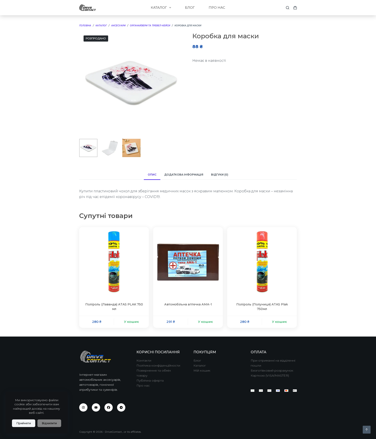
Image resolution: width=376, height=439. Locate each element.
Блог (197, 360)
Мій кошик (201, 370)
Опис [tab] (152, 174)
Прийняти (23, 423)
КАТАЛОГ (159, 7)
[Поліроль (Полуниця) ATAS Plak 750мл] (262, 262)
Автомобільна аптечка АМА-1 (188, 304)
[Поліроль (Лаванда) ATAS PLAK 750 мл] (114, 262)
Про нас (143, 385)
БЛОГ (190, 7)
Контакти (143, 360)
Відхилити (49, 423)
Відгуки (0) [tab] (219, 174)
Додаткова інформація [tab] (183, 174)
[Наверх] (367, 430)
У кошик (131, 322)
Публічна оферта (150, 380)
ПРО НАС (217, 7)
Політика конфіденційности (158, 365)
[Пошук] (287, 7)
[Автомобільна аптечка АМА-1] (188, 262)
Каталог (199, 365)
